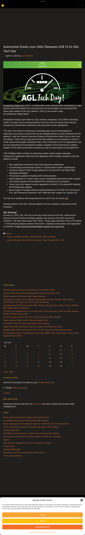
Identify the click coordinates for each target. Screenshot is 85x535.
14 (38, 358)
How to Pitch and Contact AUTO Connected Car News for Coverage (32, 436)
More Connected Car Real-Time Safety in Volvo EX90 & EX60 (29, 290)
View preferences (42, 527)
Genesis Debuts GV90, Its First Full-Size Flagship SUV (25, 320)
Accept (42, 515)
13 (27, 358)
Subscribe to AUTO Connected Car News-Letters (24, 452)
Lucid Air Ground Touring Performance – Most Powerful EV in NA (35, 240)
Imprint (6, 440)
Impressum (52, 532)
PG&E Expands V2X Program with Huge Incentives (24, 296)
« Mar (5, 372)
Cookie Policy (33, 532)
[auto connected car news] (2, 5)
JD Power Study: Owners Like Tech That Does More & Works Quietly (32, 317)
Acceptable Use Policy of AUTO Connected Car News (26, 420)
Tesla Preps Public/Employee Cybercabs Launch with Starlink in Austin (32, 327)
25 (5, 366)
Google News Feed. (46, 382)
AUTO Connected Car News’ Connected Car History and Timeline (30, 427)
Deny (42, 521)
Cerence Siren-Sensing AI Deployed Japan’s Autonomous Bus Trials (31, 293)
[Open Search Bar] (78, 5)
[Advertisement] (42, 24)
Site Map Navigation (11, 449)
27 (27, 366)
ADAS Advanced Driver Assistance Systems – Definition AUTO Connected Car (36, 424)
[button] (82, 500)
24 (72, 362)
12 (16, 358)
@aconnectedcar (20, 388)
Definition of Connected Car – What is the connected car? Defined (31, 433)
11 (5, 358)
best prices (37, 404)
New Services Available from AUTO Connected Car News (27, 443)
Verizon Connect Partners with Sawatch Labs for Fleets (31, 237)
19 (16, 362)
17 (72, 358)
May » (12, 372)
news (8, 233)
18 (5, 362)
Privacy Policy (43, 532)
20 (27, 362)
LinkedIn (6, 393)
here (66, 198)
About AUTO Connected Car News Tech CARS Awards (26, 417)
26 (16, 366)
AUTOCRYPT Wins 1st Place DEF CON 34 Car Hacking (26, 323)
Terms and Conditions (12, 456)
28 (39, 366)
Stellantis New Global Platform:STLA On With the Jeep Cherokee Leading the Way (37, 330)
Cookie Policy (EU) (11, 430)
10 (72, 354)
